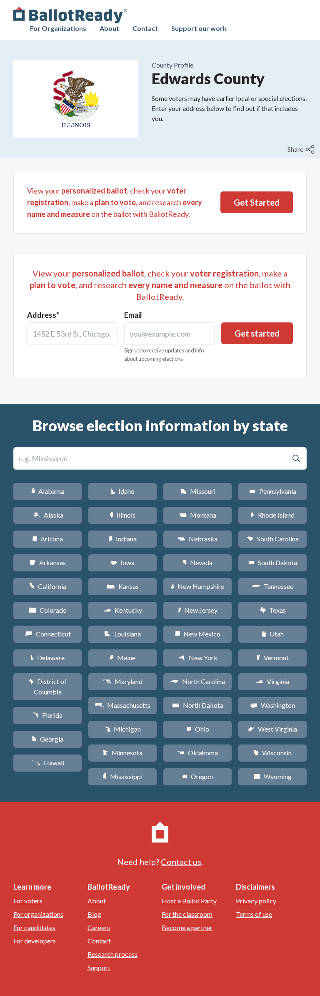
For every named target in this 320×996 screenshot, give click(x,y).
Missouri (197, 491)
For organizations (38, 914)
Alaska (47, 515)
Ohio (197, 729)
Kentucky (122, 610)
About (109, 28)
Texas (272, 610)
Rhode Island (272, 515)
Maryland (122, 681)
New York (198, 657)
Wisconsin (272, 753)
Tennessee (272, 586)
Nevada (197, 562)
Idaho (123, 491)
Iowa (122, 562)
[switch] (302, 149)
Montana (197, 515)
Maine (122, 657)
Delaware (48, 657)
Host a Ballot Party (189, 901)
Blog (94, 914)
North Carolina (197, 681)
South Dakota (272, 562)
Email (133, 314)
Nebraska (198, 539)
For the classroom (187, 914)
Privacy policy (256, 901)
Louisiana (122, 634)
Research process (113, 954)
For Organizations (58, 28)
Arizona (47, 539)
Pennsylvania (272, 491)
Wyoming (272, 776)
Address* (43, 314)
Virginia (272, 681)
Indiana (122, 539)
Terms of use (254, 914)
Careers (99, 927)
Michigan (123, 729)
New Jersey (198, 610)
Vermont (273, 657)
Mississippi (122, 776)
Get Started (257, 202)
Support (99, 967)
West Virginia (272, 729)
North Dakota (197, 705)
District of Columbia (48, 686)
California (47, 586)
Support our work (199, 28)
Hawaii (47, 763)
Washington (272, 705)
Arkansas (48, 562)
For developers (34, 941)
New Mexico (197, 634)
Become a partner (187, 927)
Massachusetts (122, 705)
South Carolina (273, 539)
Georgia (47, 739)
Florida (47, 715)
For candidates (34, 927)
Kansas (123, 586)
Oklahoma (197, 753)
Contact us (181, 862)
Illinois (122, 515)
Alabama (47, 491)
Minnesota (122, 753)
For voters (27, 901)
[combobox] (72, 333)
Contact (145, 28)
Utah (273, 634)
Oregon (197, 776)
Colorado (48, 610)
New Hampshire (197, 586)
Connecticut (48, 634)
